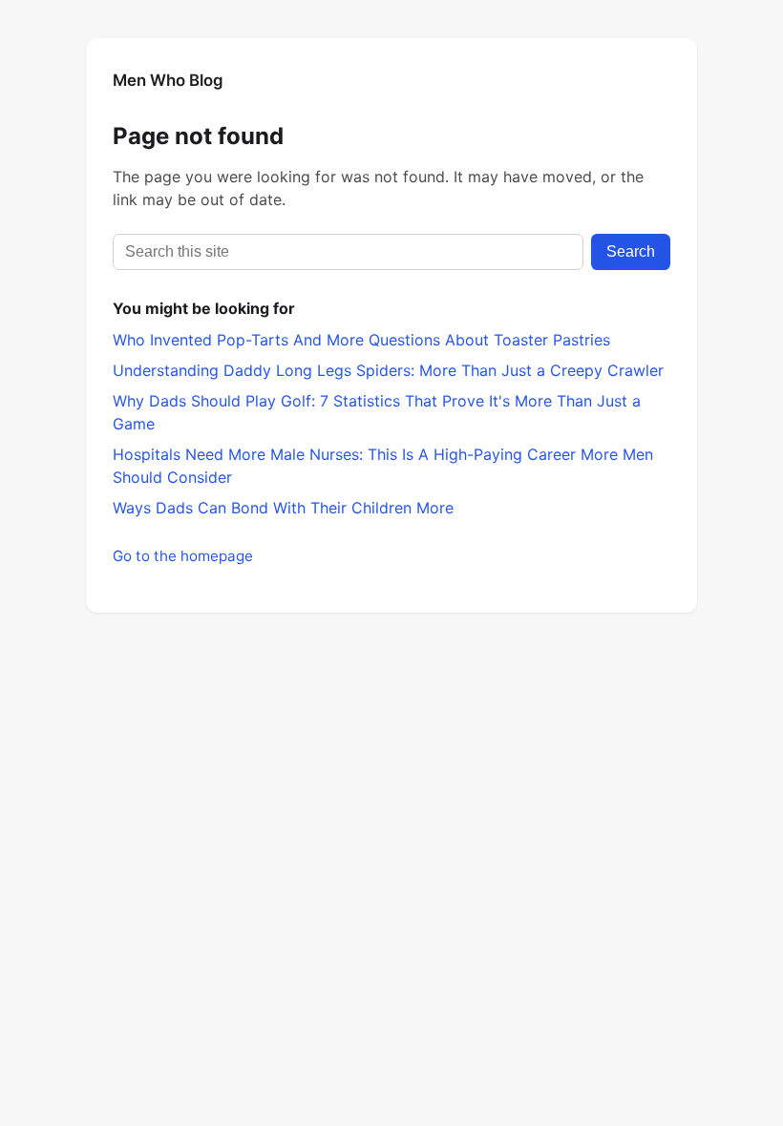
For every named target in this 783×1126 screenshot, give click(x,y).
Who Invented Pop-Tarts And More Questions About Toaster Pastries (361, 339)
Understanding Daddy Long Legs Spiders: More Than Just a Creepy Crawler (388, 370)
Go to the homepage (183, 556)
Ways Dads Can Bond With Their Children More (283, 507)
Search (630, 251)
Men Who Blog (168, 80)
